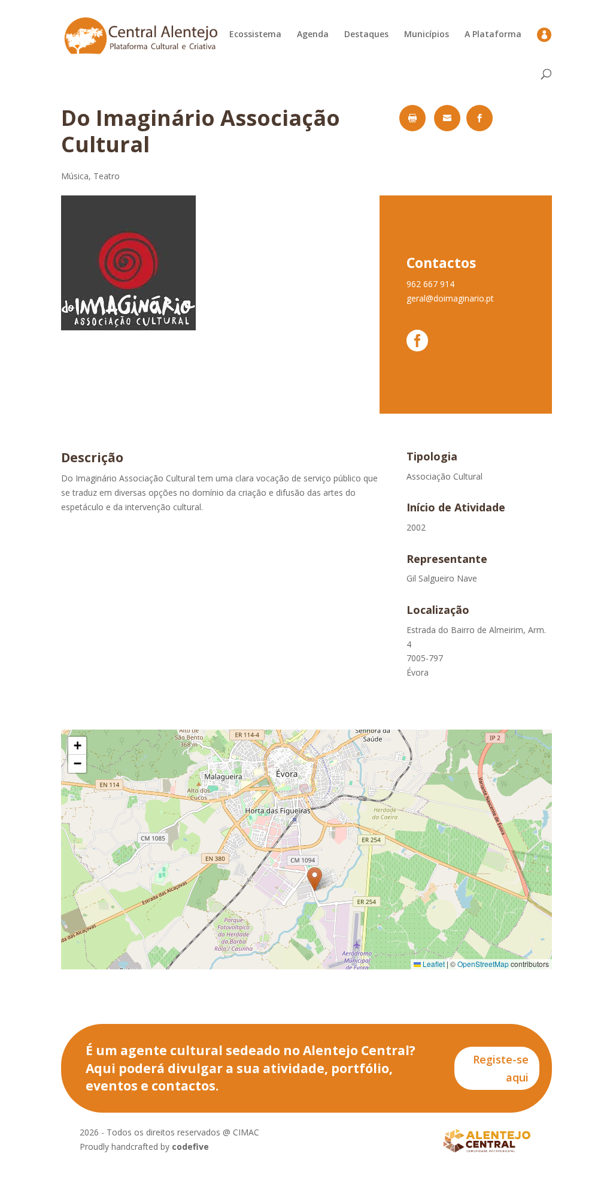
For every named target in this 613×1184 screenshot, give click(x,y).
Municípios (426, 35)
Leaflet (433, 964)
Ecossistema (255, 35)
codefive (190, 1146)
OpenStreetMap (483, 964)
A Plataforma (493, 35)
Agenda (313, 35)
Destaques (366, 35)
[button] (314, 879)
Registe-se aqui (501, 1068)
